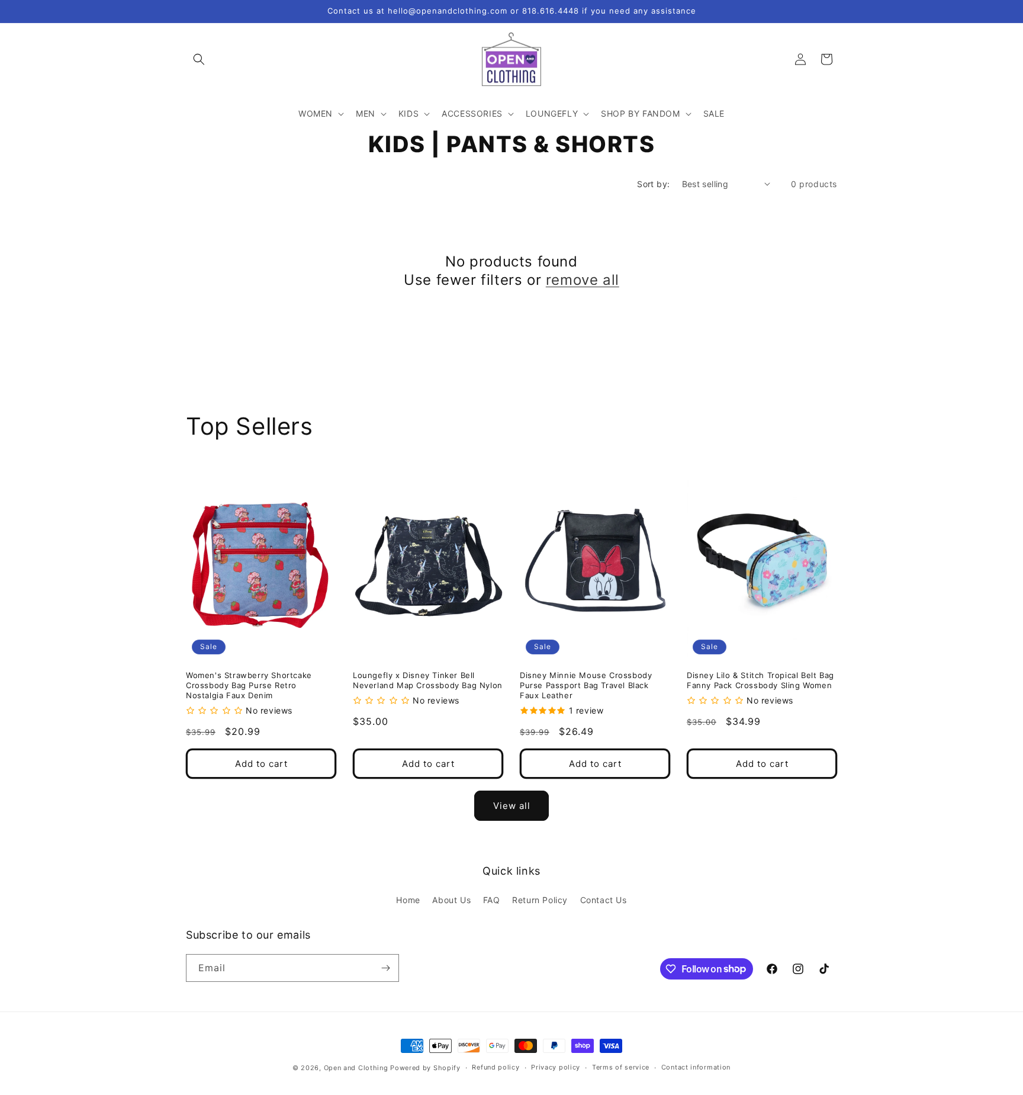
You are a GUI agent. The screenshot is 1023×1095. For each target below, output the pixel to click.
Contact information (696, 1067)
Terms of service (620, 1067)
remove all (582, 279)
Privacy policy (555, 1067)
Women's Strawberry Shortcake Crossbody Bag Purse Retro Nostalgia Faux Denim (249, 685)
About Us (451, 900)
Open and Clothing (356, 1068)
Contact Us (603, 900)
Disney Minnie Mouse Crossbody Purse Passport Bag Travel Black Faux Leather (586, 685)
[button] (199, 59)
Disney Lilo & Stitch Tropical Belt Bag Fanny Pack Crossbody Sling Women (760, 680)
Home (408, 900)
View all (511, 805)
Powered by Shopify (425, 1068)
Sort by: (653, 184)
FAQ (491, 900)
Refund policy (495, 1067)
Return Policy (540, 900)
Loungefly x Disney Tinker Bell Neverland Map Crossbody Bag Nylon (428, 680)
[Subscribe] (385, 968)
